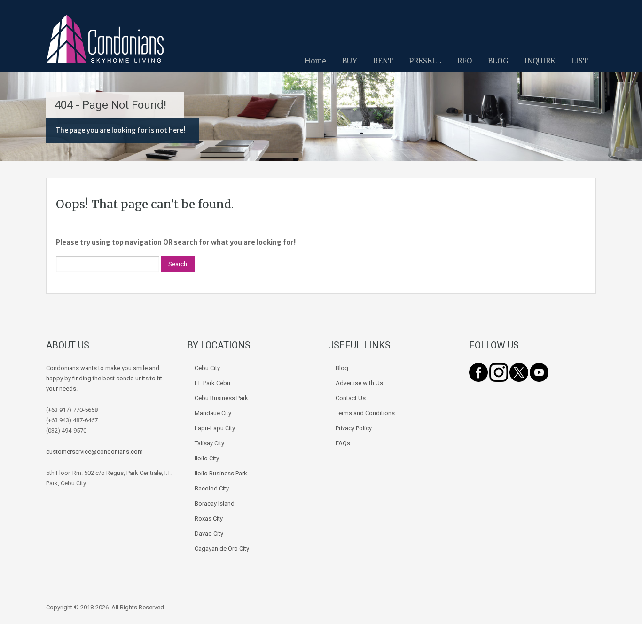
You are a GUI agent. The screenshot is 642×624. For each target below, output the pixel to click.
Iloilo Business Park (221, 473)
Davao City (209, 533)
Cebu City (207, 367)
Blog (342, 367)
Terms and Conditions (365, 413)
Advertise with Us (359, 383)
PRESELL (425, 60)
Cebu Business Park (221, 398)
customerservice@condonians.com (94, 451)
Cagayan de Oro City (222, 548)
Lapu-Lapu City (215, 428)
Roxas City (209, 518)
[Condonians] (105, 43)
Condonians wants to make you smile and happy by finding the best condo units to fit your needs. (104, 378)
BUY (349, 60)
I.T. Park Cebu (212, 383)
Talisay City (209, 443)
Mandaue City (213, 413)
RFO (464, 60)
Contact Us (351, 398)
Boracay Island (215, 503)
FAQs (343, 443)
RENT (383, 60)
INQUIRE (540, 60)
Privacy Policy (354, 428)
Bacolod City (212, 488)
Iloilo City (207, 458)
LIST (579, 60)
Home (315, 60)
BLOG (498, 60)
